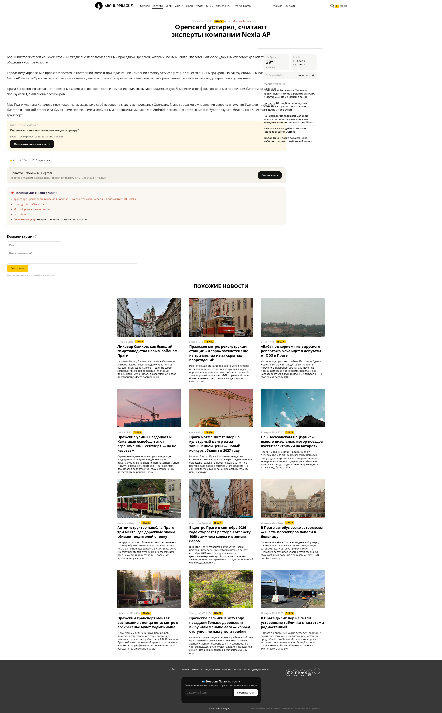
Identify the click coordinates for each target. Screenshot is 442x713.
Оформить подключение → (32, 144)
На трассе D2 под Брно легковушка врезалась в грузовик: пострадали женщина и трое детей (285, 106)
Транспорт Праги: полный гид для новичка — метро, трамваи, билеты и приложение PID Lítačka (75, 199)
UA (345, 6)
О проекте (184, 669)
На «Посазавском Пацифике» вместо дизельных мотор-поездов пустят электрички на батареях (292, 441)
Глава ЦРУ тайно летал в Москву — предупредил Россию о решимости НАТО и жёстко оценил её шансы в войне (289, 93)
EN (341, 6)
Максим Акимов (242, 21)
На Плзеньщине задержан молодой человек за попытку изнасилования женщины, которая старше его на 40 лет (288, 119)
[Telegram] (317, 673)
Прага (218, 21)
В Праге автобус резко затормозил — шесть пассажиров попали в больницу (292, 532)
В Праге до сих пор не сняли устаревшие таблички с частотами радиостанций (292, 622)
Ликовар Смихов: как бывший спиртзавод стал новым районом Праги (147, 351)
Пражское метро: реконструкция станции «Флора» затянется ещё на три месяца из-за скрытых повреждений (218, 353)
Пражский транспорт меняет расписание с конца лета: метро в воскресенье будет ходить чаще (147, 622)
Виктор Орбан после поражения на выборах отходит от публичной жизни (287, 139)
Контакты (197, 669)
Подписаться (269, 175)
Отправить (18, 268)
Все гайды (20, 214)
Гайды (172, 669)
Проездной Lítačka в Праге (30, 204)
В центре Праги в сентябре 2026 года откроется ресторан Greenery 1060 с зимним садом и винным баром (220, 534)
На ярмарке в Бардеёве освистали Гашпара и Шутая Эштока (284, 130)
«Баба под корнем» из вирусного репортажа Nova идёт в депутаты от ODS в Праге (291, 351)
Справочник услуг (25, 219)
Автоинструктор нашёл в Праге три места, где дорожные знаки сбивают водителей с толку (146, 532)
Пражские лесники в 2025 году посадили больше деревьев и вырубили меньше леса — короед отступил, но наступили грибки (219, 625)
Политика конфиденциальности (251, 669)
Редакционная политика (218, 669)
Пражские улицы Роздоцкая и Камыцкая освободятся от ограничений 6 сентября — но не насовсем (146, 444)
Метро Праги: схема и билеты (32, 209)
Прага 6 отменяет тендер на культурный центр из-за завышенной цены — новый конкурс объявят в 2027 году (214, 444)
